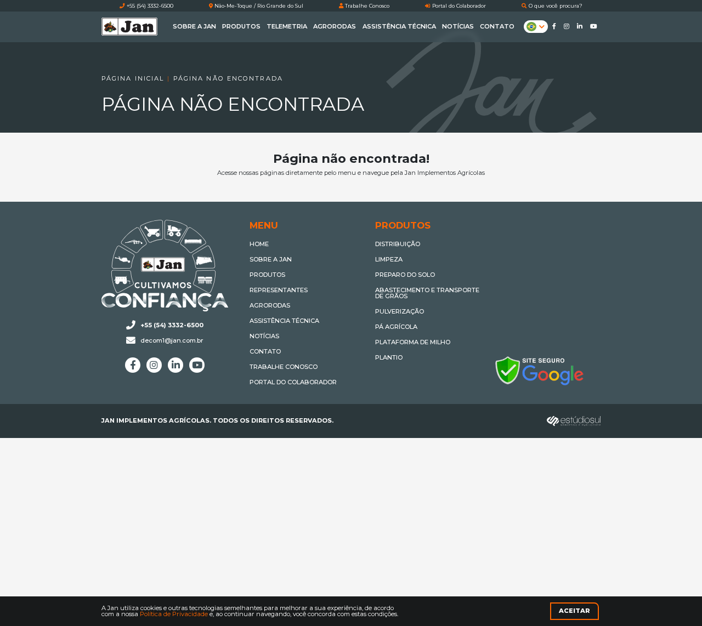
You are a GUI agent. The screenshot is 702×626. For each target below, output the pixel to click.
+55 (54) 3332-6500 (149, 6)
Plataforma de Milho (412, 342)
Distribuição (397, 244)
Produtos (241, 26)
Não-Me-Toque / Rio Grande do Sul (258, 6)
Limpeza (389, 260)
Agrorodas (334, 26)
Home (259, 244)
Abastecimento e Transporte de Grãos (427, 293)
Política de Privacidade (174, 614)
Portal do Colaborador (458, 6)
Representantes (279, 290)
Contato (497, 26)
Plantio (389, 358)
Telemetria (287, 26)
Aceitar (574, 610)
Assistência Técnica (399, 26)
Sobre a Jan (194, 26)
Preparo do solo (405, 275)
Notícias (458, 26)
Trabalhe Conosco (366, 6)
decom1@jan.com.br (171, 340)
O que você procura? (554, 6)
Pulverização (399, 312)
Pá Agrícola (396, 327)
